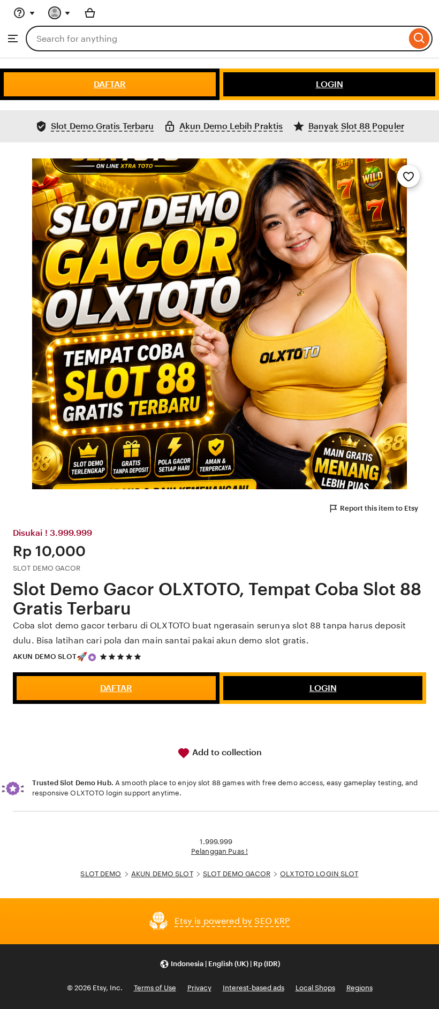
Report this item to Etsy (379, 508)
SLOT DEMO (100, 874)
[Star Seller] (92, 657)
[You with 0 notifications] (59, 13)
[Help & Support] (24, 13)
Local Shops (315, 988)
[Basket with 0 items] (90, 13)
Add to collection (226, 752)
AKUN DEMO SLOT (45, 657)
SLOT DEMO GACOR (236, 874)
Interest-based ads (253, 988)
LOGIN (329, 84)
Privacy (199, 988)
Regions (359, 988)
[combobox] (216, 38)
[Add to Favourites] (408, 176)
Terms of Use (155, 988)
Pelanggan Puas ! (219, 851)
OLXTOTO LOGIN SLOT (319, 874)
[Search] (419, 38)
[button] (220, 964)
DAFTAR (110, 84)
